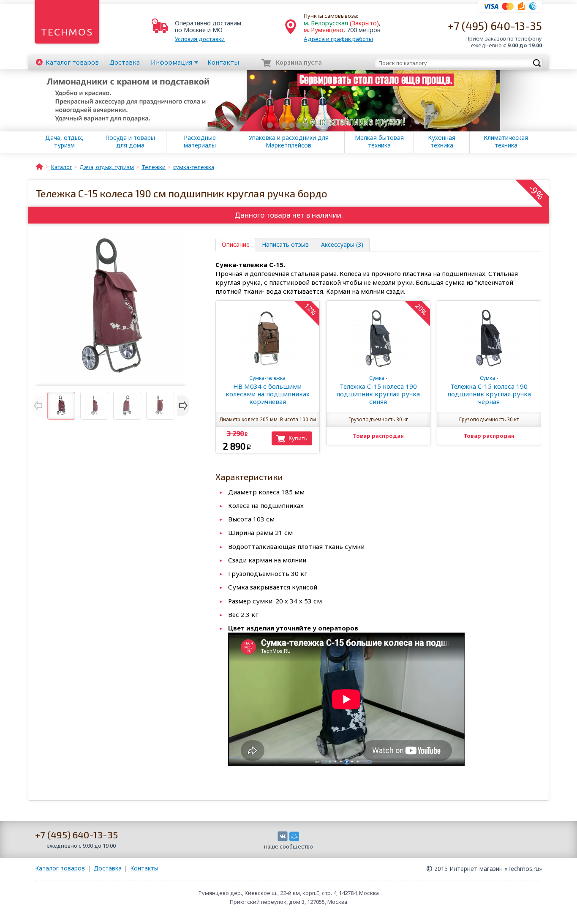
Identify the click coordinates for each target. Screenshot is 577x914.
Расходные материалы (200, 142)
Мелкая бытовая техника (379, 142)
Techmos (67, 32)
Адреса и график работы (338, 38)
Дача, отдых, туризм (64, 142)
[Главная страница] (39, 166)
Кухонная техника (441, 142)
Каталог (72, 62)
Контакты (223, 62)
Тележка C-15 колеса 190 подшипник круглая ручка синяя (378, 390)
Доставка (124, 62)
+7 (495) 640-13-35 (495, 25)
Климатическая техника (506, 142)
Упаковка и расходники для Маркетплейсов (289, 142)
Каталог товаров (60, 868)
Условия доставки (200, 38)
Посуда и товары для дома (130, 142)
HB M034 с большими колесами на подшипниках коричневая (268, 390)
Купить (297, 438)
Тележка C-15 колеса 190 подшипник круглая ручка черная (489, 390)
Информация (171, 62)
